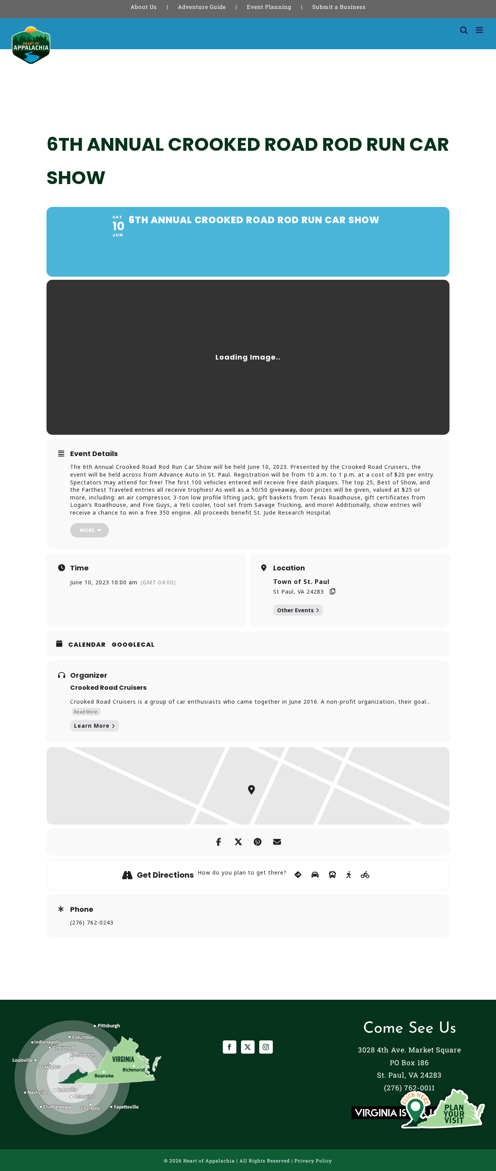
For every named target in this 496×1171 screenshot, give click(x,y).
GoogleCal (133, 645)
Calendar (87, 645)
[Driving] (315, 875)
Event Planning (269, 6)
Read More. (86, 712)
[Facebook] (229, 1047)
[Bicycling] (365, 875)
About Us (144, 6)
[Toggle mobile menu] (480, 30)
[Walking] (349, 875)
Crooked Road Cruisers (108, 687)
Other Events (295, 610)
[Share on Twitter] (238, 842)
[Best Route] (298, 875)
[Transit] (333, 875)
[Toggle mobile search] (464, 30)
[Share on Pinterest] (257, 842)
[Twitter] (248, 1047)
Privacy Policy (313, 1160)
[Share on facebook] (219, 842)
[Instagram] (266, 1047)
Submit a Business (339, 6)
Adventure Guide (202, 6)
